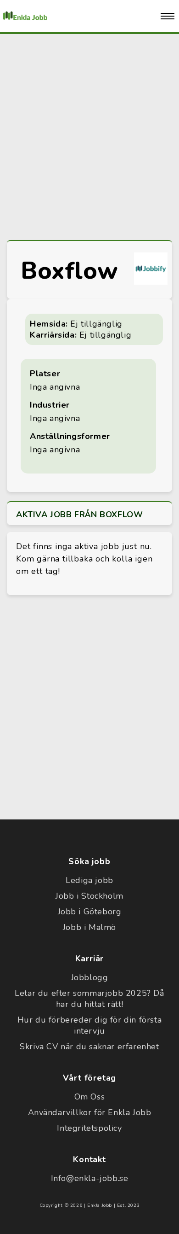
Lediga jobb (89, 880)
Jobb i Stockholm (89, 895)
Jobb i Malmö (89, 927)
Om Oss (89, 1096)
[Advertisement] (89, 135)
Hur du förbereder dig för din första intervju (89, 1025)
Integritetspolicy (89, 1128)
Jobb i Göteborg (90, 911)
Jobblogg (89, 977)
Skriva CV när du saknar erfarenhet (89, 1046)
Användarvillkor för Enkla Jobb (89, 1112)
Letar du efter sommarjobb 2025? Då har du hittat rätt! (89, 999)
